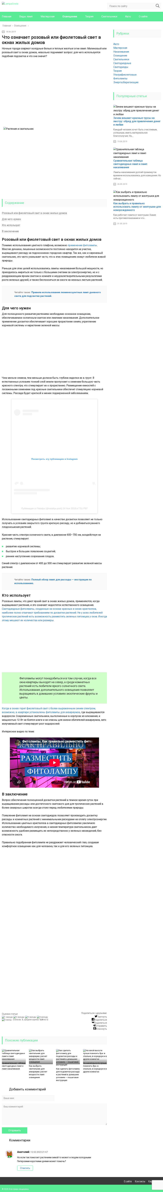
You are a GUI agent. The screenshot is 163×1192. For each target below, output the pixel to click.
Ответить (25, 1168)
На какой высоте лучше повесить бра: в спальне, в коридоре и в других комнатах (95, 1067)
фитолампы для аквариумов (63, 712)
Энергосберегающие (125, 82)
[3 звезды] (31, 1017)
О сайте (143, 16)
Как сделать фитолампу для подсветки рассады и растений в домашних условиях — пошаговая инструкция (68, 1074)
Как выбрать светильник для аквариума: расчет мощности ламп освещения (38, 1072)
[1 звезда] (7, 1017)
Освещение (69, 16)
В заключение (10, 231)
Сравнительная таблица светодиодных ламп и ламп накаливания (13, 1066)
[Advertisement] (54, 94)
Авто (128, 16)
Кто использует (11, 225)
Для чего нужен (11, 219)
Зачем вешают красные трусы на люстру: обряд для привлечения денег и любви (137, 121)
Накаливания (121, 51)
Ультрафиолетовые (125, 74)
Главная (6, 16)
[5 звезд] (7, 1020)
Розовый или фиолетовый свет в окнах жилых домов (34, 213)
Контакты (140, 1181)
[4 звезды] (43, 1017)
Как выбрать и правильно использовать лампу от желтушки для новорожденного (137, 207)
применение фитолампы (82, 245)
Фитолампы (120, 78)
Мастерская (47, 16)
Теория (89, 16)
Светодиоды (120, 67)
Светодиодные (122, 63)
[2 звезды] (19, 1017)
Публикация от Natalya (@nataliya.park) (41, 508)
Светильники (109, 16)
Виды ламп (26, 16)
